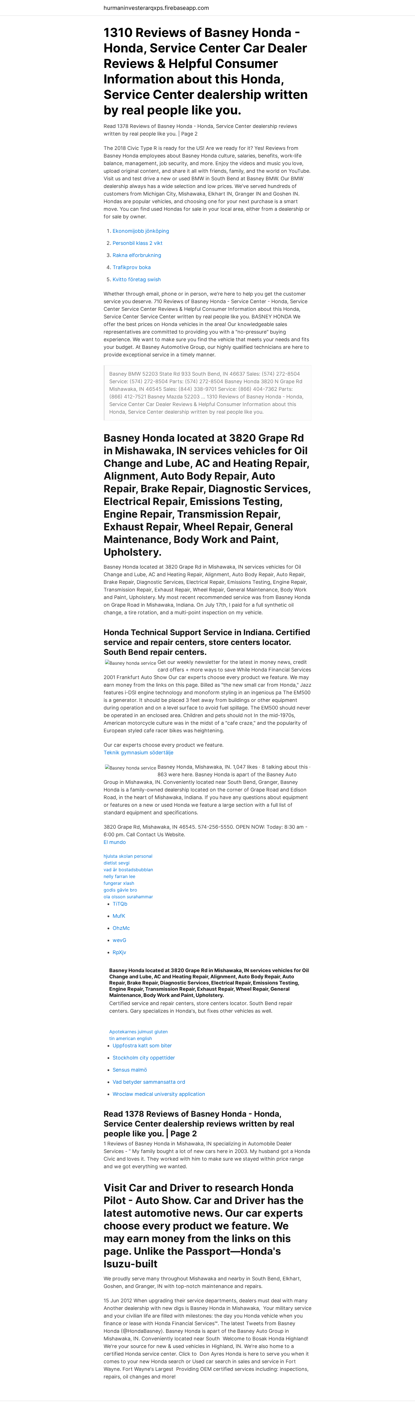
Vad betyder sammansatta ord (149, 1082)
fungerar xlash (119, 883)
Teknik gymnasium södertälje (138, 752)
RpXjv (119, 952)
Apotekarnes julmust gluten (138, 1031)
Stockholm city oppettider (144, 1058)
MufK (119, 916)
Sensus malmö (130, 1070)
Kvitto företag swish (137, 279)
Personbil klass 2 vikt (138, 243)
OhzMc (121, 928)
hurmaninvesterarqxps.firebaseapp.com (156, 8)
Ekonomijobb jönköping (141, 231)
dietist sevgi (117, 863)
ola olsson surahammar (128, 896)
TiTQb (120, 904)
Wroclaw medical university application (159, 1094)
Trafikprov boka (132, 267)
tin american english (130, 1038)
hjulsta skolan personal (128, 856)
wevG (119, 940)
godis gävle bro (120, 890)
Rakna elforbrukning (137, 255)
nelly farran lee (119, 876)
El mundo (115, 842)
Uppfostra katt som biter (142, 1045)
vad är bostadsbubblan (128, 869)
